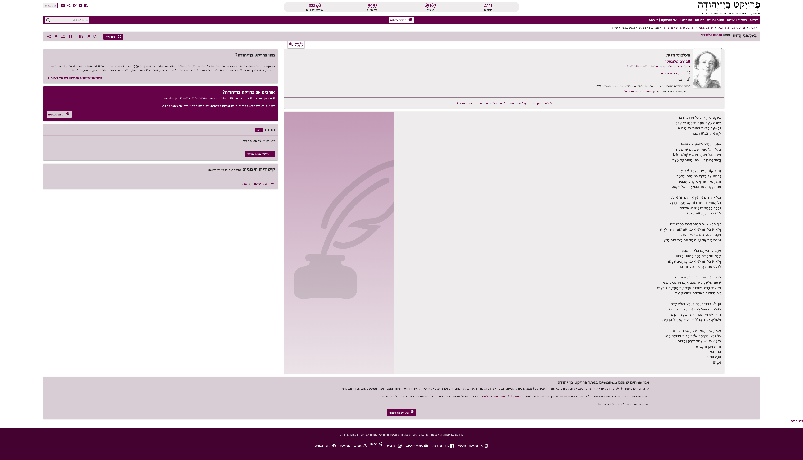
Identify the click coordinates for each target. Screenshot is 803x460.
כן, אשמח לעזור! (401, 412)
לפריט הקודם (542, 103)
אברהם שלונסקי (726, 28)
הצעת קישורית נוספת (258, 184)
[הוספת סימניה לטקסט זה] (88, 36)
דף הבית (754, 28)
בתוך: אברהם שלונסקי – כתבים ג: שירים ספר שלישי (657, 66)
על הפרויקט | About (663, 20)
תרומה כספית (401, 19)
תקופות (699, 20)
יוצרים (754, 20)
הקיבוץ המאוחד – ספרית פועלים (641, 91)
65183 (430, 5)
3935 (372, 5)
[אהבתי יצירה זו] (95, 36)
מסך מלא (113, 37)
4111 (488, 5)
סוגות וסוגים (715, 20)
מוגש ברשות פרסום (670, 73)
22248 (315, 5)
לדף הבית (797, 421)
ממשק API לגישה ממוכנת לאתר (501, 396)
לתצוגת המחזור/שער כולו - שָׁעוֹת (503, 103)
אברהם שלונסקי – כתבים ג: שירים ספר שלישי (688, 28)
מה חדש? (686, 20)
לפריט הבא (464, 103)
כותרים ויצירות (737, 20)
